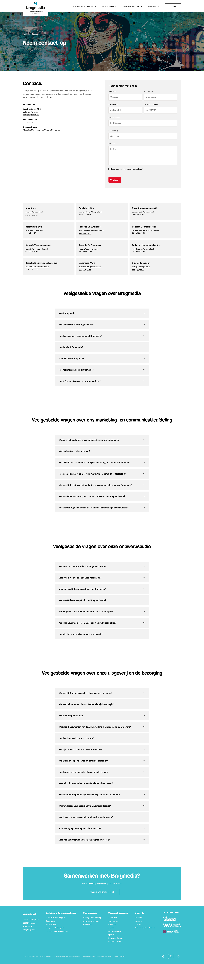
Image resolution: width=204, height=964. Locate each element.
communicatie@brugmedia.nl (143, 212)
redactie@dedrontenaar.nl (88, 249)
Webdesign (87, 924)
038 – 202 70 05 (138, 214)
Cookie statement (119, 956)
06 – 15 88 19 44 (32, 233)
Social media (50, 921)
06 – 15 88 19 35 (85, 251)
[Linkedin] (178, 956)
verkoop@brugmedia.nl (34, 212)
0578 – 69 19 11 (32, 269)
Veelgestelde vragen (88, 956)
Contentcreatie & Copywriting (57, 931)
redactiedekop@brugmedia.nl (143, 249)
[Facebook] (163, 956)
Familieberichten (114, 931)
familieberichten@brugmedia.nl (90, 212)
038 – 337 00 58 (85, 214)
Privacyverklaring (74, 956)
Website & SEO (51, 924)
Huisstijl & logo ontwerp (92, 917)
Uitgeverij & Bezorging (131, 6)
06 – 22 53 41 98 (138, 251)
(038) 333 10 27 (29, 926)
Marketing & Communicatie (83, 6)
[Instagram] (170, 956)
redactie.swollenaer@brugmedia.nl (91, 230)
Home (25, 34)
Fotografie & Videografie (55, 928)
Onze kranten (113, 921)
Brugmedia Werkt (114, 941)
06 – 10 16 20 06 (138, 233)
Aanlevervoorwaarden (60, 956)
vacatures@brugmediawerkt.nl (90, 266)
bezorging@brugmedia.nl (141, 266)
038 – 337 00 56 (138, 270)
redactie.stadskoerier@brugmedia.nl (145, 230)
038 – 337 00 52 (32, 215)
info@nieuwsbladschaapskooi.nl (37, 266)
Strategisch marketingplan (55, 917)
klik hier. (49, 97)
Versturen (114, 180)
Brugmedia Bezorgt (115, 938)
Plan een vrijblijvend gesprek (102, 892)
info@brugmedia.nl (31, 114)
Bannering (112, 924)
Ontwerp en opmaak (90, 921)
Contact (173, 6)
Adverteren (112, 917)
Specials (111, 934)
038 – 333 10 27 (30, 122)
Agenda (111, 928)
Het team (138, 917)
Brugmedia (152, 6)
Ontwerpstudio (108, 6)
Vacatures (138, 921)
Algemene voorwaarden (104, 956)
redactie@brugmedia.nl (34, 230)
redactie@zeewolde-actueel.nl (37, 249)
